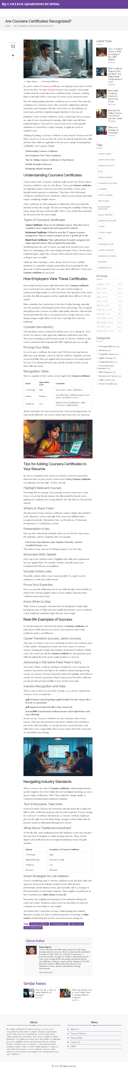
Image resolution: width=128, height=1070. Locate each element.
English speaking (105, 215)
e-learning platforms (59, 924)
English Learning (107, 358)
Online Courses (106, 380)
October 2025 (109, 326)
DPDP (73, 1046)
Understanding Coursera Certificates (41, 151)
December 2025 (109, 318)
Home (7, 26)
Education (104, 350)
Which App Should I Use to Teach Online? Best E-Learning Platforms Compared (82, 994)
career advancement (33, 928)
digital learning (105, 195)
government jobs (105, 244)
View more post (45, 972)
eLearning (102, 262)
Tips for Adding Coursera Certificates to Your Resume (49, 160)
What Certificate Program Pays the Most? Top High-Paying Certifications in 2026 (115, 75)
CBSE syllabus (103, 201)
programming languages (104, 208)
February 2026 (109, 309)
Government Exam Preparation (105, 367)
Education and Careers (109, 376)
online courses (77, 924)
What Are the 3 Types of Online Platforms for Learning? (45, 992)
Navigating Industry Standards (38, 168)
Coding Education (107, 362)
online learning (48, 90)
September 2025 (109, 331)
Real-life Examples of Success (38, 164)
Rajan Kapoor (32, 81)
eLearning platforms (107, 221)
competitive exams (106, 160)
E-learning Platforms (50, 81)
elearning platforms (107, 256)
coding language (106, 250)
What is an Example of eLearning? (113, 130)
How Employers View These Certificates (43, 155)
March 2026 (109, 305)
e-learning (102, 189)
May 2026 (109, 297)
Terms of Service (78, 1033)
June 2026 (109, 292)
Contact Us (75, 1042)
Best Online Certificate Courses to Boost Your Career (113, 96)
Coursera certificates (39, 924)
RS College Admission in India (31, 4)
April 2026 (109, 301)
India (100, 238)
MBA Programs (107, 372)
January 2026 (109, 314)
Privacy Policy (76, 1038)
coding (101, 227)
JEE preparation (104, 268)
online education (106, 166)
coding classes (104, 233)
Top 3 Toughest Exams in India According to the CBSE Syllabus (115, 54)
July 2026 (109, 288)
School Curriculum (107, 384)
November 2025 (109, 322)
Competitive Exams (108, 354)
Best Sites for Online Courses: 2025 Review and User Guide (115, 114)
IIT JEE (100, 171)
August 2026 (109, 284)
